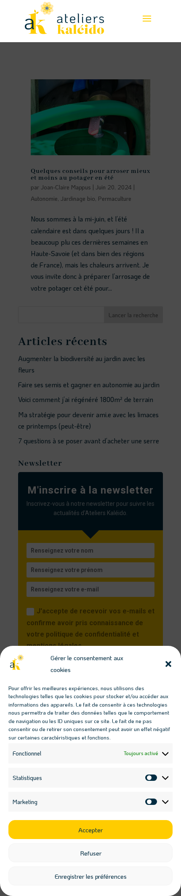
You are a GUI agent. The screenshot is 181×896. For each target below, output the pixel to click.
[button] (168, 664)
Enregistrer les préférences (91, 876)
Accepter (90, 830)
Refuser (90, 853)
